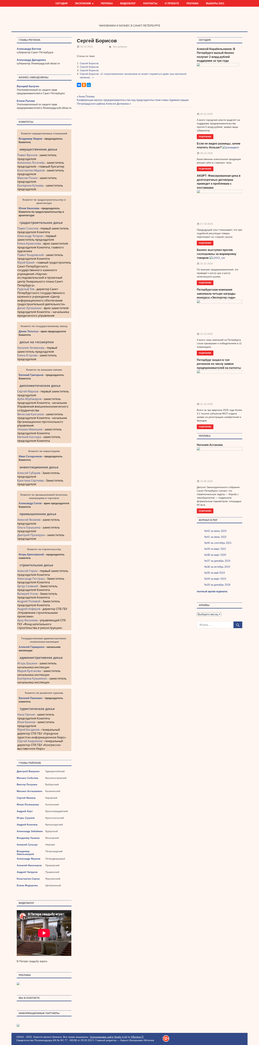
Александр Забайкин (30, 831)
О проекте (172, 3)
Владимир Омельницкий (25, 852)
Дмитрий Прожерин (31, 535)
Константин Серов (28, 878)
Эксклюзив (83, 3)
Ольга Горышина (28, 527)
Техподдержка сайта (101, 1037)
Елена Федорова (27, 885)
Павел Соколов (27, 228)
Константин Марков (31, 170)
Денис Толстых (28, 331)
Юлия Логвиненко (28, 804)
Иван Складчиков (30, 456)
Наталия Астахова (210, 444)
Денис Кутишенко (29, 308)
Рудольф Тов (25, 289)
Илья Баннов (26, 722)
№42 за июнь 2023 (215, 530)
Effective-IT (137, 1037)
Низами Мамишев (29, 429)
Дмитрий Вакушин (28, 771)
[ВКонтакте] (79, 85)
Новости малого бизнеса (130, 18)
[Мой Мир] (89, 85)
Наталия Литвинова (30, 348)
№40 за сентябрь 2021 (218, 542)
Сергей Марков (27, 391)
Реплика (107, 3)
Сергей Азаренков (29, 741)
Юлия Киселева (29, 208)
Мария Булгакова (29, 671)
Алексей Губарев (29, 473)
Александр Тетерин (30, 236)
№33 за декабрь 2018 (217, 584)
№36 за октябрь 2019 (217, 566)
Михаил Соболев (27, 778)
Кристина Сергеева (30, 480)
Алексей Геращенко (31, 646)
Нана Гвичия (26, 714)
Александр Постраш (31, 579)
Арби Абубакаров (29, 399)
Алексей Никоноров (29, 865)
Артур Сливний (27, 586)
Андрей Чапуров (27, 872)
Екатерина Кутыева (30, 185)
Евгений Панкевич (30, 698)
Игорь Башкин (27, 663)
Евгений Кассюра (29, 437)
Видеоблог (128, 3)
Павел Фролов (27, 155)
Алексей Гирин (27, 571)
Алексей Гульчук (27, 844)
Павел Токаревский (30, 255)
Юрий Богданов (28, 730)
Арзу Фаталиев (27, 620)
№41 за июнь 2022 (215, 536)
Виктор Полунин (27, 784)
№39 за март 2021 (215, 548)
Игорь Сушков (26, 817)
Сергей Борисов (89, 63)
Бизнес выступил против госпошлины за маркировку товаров (216, 253)
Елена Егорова (27, 355)
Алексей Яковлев (28, 520)
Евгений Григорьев (31, 374)
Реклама (192, 3)
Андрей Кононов (27, 824)
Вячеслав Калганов (30, 414)
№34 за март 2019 (215, 578)
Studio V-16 (120, 1037)
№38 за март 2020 (215, 554)
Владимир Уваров (30, 138)
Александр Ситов (30, 503)
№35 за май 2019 (214, 572)
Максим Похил (27, 178)
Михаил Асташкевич (29, 791)
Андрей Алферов (28, 609)
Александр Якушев (28, 858)
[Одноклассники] (84, 85)
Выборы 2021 (215, 3)
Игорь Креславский (32, 554)
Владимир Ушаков (28, 837)
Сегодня (61, 3)
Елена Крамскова (29, 243)
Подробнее (205, 136)
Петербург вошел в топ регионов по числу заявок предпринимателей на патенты (219, 363)
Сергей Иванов (26, 797)
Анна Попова (86, 96)
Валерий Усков (27, 594)
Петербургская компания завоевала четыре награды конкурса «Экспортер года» (216, 293)
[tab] (44, 149)
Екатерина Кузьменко (32, 678)
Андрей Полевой (28, 601)
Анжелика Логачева (31, 163)
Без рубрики (120, 46)
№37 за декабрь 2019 (217, 560)
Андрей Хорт (25, 811)
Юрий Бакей (25, 262)
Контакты (150, 3)
